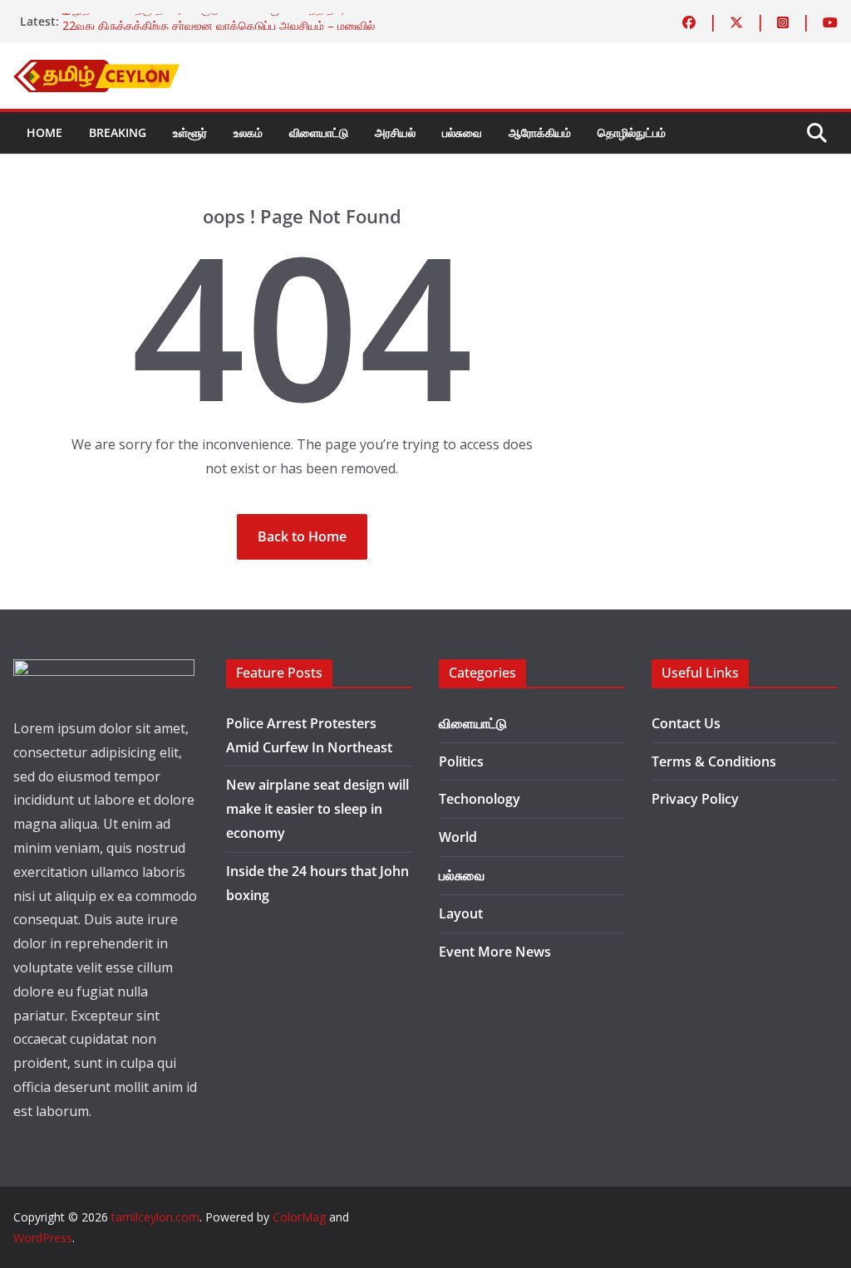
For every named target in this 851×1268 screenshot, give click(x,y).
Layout (461, 913)
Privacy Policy (695, 799)
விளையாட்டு (318, 132)
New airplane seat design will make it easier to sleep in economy (317, 809)
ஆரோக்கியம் (540, 132)
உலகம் (248, 132)
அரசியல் (395, 132)
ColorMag (299, 1217)
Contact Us (686, 723)
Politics (461, 761)
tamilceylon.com (155, 1217)
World (458, 837)
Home (44, 132)
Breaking (117, 132)
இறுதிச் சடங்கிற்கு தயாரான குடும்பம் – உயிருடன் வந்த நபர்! (204, 17)
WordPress (42, 1238)
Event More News (495, 951)
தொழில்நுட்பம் (632, 132)
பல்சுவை (462, 132)
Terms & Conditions (714, 761)
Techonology (479, 799)
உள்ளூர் (190, 132)
